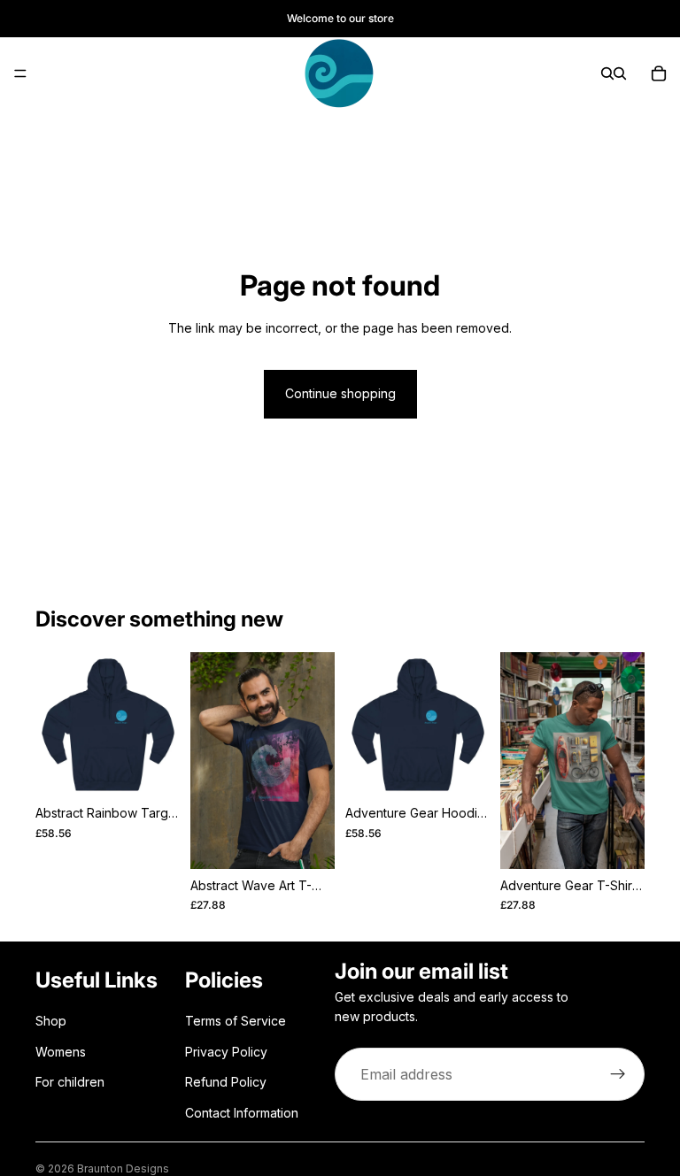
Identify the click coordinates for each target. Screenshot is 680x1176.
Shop (50, 1021)
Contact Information (241, 1112)
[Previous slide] (54, 724)
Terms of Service (235, 1021)
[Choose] (152, 770)
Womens (60, 1051)
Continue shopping (340, 393)
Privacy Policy (226, 1051)
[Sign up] (618, 1075)
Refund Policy (226, 1081)
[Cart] (658, 73)
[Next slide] (160, 724)
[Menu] (20, 73)
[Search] (607, 73)
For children (69, 1081)
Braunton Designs (123, 1168)
